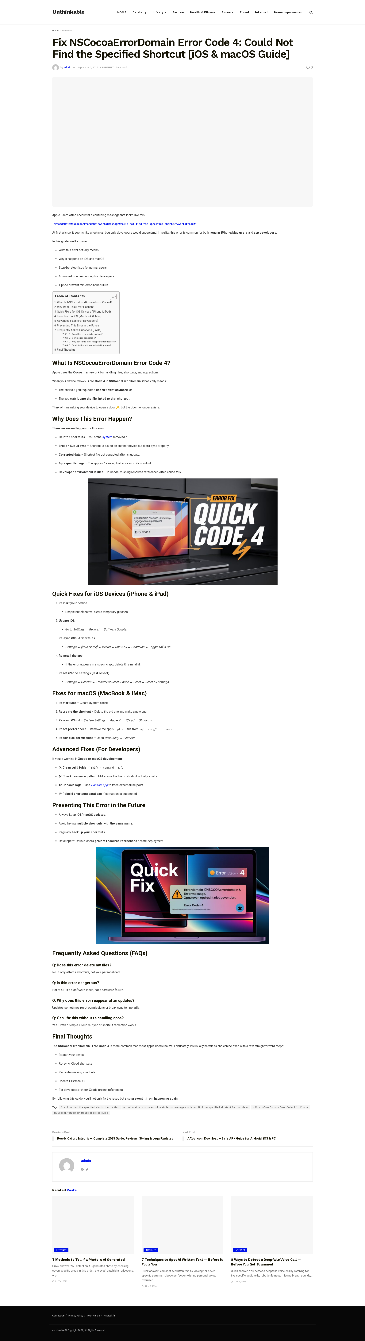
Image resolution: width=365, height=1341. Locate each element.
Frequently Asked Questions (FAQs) (79, 330)
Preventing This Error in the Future (78, 325)
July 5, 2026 (149, 1286)
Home (55, 30)
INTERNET (67, 30)
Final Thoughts (66, 349)
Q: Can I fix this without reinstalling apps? (90, 345)
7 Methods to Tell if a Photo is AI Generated (88, 1259)
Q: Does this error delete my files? (85, 334)
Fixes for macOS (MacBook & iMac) (79, 316)
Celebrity (140, 12)
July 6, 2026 (60, 1281)
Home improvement (289, 12)
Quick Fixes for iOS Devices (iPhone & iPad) (84, 311)
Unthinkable (68, 12)
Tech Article (93, 1315)
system (107, 437)
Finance (227, 12)
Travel (244, 12)
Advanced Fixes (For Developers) (77, 320)
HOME (121, 12)
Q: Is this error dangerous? (82, 338)
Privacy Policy (75, 1315)
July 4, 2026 (239, 1282)
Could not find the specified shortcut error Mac (90, 1107)
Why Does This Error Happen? (75, 307)
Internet (261, 12)
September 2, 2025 (87, 67)
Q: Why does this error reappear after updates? (92, 341)
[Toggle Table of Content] (111, 297)
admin (67, 67)
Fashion (178, 12)
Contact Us (58, 1315)
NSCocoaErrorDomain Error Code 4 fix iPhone (280, 1107)
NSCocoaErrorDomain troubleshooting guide (81, 1113)
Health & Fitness (203, 12)
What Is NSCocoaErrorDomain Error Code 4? (84, 302)
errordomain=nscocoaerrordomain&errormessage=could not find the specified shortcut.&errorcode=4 (185, 1107)
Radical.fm (110, 1315)
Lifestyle (159, 12)
